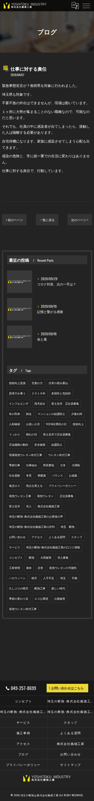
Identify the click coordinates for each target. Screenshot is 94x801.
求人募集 (62, 557)
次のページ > (79, 219)
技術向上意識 (17, 383)
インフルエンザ (18, 403)
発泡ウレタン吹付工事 (23, 609)
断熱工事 (39, 588)
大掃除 (76, 465)
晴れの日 (31, 434)
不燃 (74, 578)
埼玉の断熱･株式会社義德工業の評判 (32, 527)
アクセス (37, 537)
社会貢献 (14, 475)
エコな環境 (41, 598)
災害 (40, 568)
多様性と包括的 (61, 393)
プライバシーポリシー (62, 486)
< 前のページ (14, 219)
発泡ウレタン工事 (20, 496)
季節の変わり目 (18, 598)
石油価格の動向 (18, 444)
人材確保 (14, 424)
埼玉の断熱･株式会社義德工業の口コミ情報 (53, 547)
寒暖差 (42, 475)
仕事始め (31, 465)
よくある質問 (57, 537)
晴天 (34, 578)
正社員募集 (66, 496)
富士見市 (14, 506)
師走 (29, 414)
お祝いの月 (33, 424)
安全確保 (39, 444)
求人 (29, 506)
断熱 (31, 557)
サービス (14, 547)
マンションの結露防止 (51, 414)
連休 (29, 568)
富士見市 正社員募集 (65, 403)
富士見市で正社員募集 (57, 434)
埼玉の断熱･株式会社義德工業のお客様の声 (36, 516)
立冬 (63, 465)
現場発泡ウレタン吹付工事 (25, 455)
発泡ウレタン (45, 496)
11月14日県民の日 (56, 424)
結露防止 (56, 444)
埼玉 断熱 (67, 527)
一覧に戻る (47, 219)
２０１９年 (38, 393)
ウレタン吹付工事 (59, 455)
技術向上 (78, 424)
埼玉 (63, 578)
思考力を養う (17, 393)
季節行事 (14, 465)
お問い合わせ (17, 537)
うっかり (14, 434)
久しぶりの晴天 (18, 588)
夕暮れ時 (76, 414)
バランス (57, 475)
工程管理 (14, 568)
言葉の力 (37, 383)
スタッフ (76, 537)
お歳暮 (73, 475)
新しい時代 (58, 588)
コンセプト (16, 557)
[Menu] (86, 5)
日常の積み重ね (58, 383)
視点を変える (34, 486)
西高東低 (48, 465)
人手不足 (48, 578)
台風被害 (59, 598)
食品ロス (14, 486)
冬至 (29, 475)
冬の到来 (14, 414)
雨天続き (39, 403)
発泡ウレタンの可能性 (63, 568)
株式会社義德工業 (49, 506)
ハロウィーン (17, 578)
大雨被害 (45, 557)
